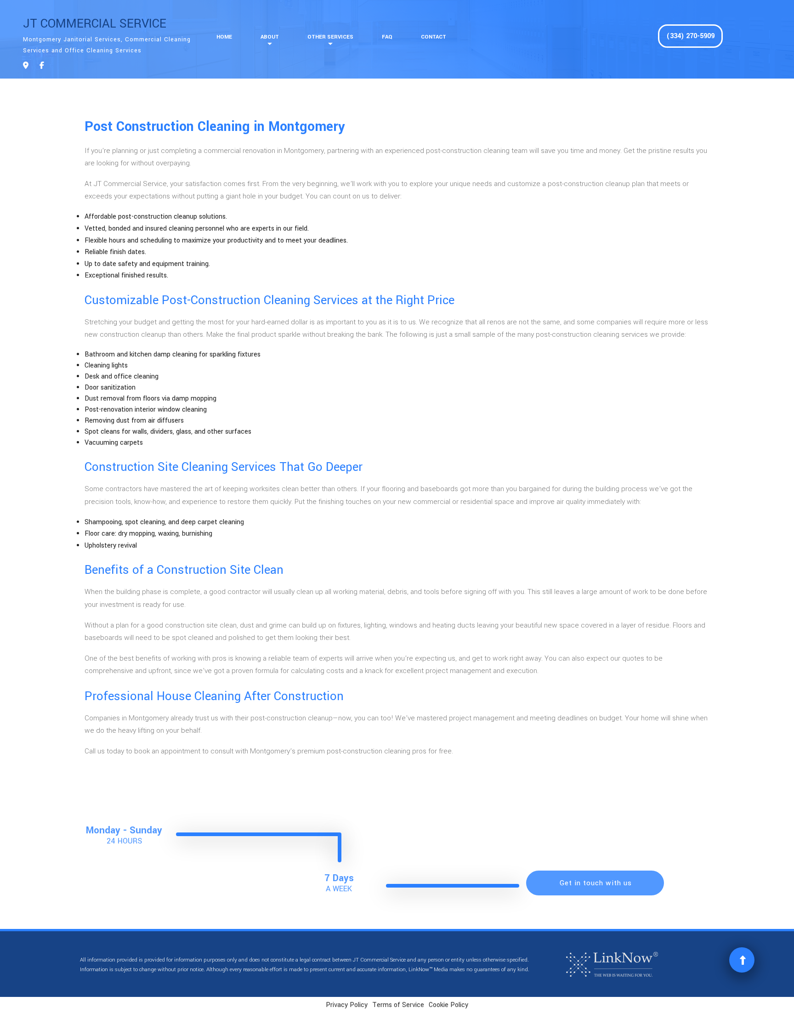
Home (224, 37)
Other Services (330, 37)
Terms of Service (398, 1005)
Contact (433, 37)
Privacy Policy (347, 1005)
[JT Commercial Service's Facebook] (42, 66)
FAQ (387, 37)
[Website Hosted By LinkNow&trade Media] (612, 964)
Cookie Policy (448, 1005)
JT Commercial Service (94, 23)
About (270, 37)
